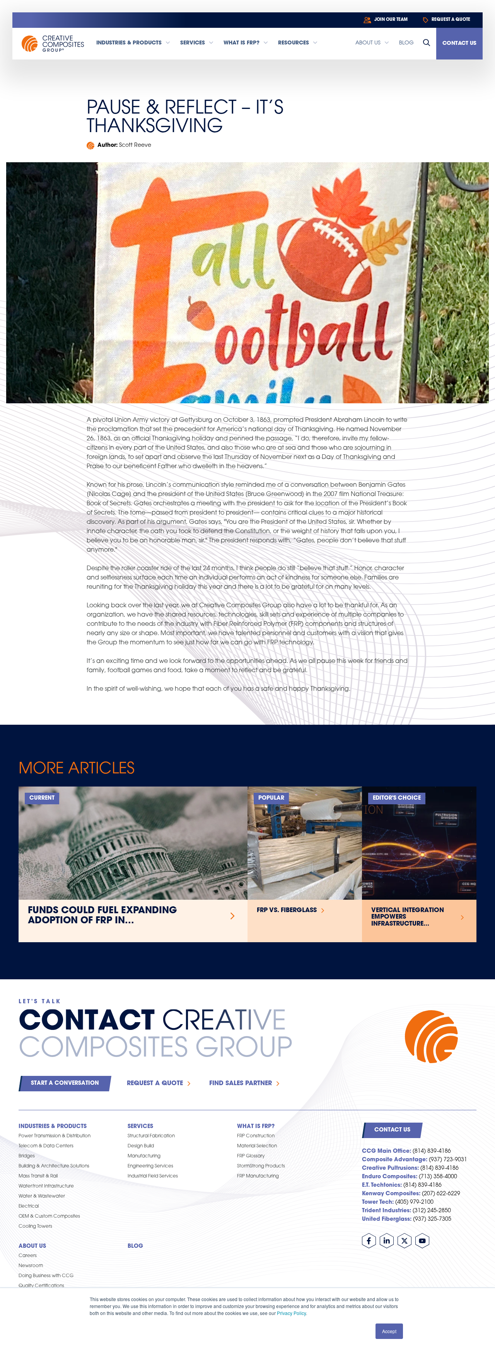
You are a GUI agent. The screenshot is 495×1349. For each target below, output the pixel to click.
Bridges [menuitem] (27, 1156)
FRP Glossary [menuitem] (251, 1156)
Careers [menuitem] (28, 1256)
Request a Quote (155, 1084)
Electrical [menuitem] (29, 1206)
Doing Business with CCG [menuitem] (46, 1276)
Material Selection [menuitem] (257, 1146)
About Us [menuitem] (32, 1246)
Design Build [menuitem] (141, 1146)
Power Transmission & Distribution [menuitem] (54, 1136)
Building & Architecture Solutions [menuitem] (54, 1166)
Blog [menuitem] (135, 1246)
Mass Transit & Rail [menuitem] (38, 1176)
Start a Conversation (65, 1083)
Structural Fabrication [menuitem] (151, 1136)
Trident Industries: (386, 1211)
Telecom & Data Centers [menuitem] (46, 1146)
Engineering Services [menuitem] (150, 1166)
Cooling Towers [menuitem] (35, 1226)
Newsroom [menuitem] (31, 1266)
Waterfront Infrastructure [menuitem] (46, 1186)
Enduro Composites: (389, 1177)
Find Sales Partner (240, 1084)
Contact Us (459, 43)
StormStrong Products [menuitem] (261, 1166)
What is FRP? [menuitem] (256, 1127)
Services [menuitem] (140, 1127)
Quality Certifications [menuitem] (41, 1286)
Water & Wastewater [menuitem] (42, 1196)
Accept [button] (389, 1331)
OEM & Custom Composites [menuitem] (49, 1216)
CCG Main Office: (386, 1151)
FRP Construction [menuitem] (256, 1136)
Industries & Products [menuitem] (53, 1127)
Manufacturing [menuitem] (144, 1156)
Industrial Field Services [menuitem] (153, 1176)
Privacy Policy (291, 1313)
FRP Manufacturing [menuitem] (258, 1176)
